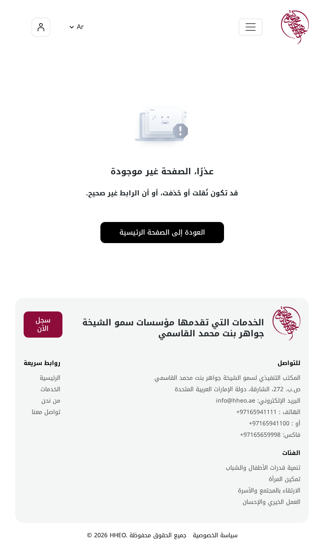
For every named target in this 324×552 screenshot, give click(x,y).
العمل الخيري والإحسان (271, 502)
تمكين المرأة (284, 479)
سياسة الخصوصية (215, 535)
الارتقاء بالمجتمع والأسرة (269, 490)
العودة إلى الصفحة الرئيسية (162, 232)
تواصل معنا (46, 412)
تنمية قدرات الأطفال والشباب (263, 468)
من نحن (50, 400)
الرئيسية (50, 378)
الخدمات (50, 389)
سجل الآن (43, 324)
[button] (75, 27)
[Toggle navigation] (250, 27)
